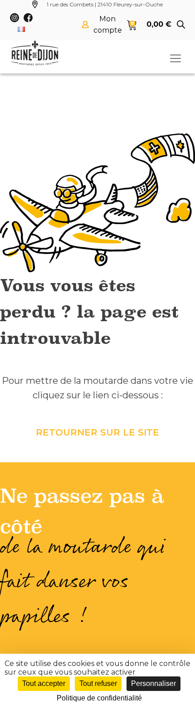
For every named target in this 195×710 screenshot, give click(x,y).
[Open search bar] (180, 24)
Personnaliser (153, 683)
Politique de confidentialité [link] (99, 698)
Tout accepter (43, 683)
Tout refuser (98, 683)
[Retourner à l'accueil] (34, 52)
